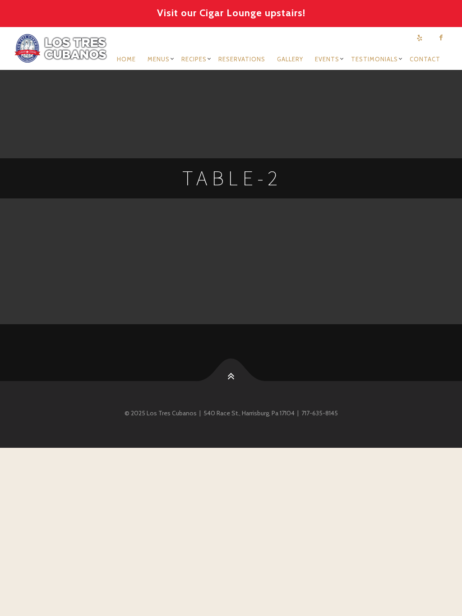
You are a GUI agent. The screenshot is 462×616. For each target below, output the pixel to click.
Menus (159, 59)
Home (126, 59)
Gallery (290, 59)
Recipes (194, 59)
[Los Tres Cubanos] (62, 48)
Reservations (241, 59)
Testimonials (374, 59)
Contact (425, 59)
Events (327, 59)
